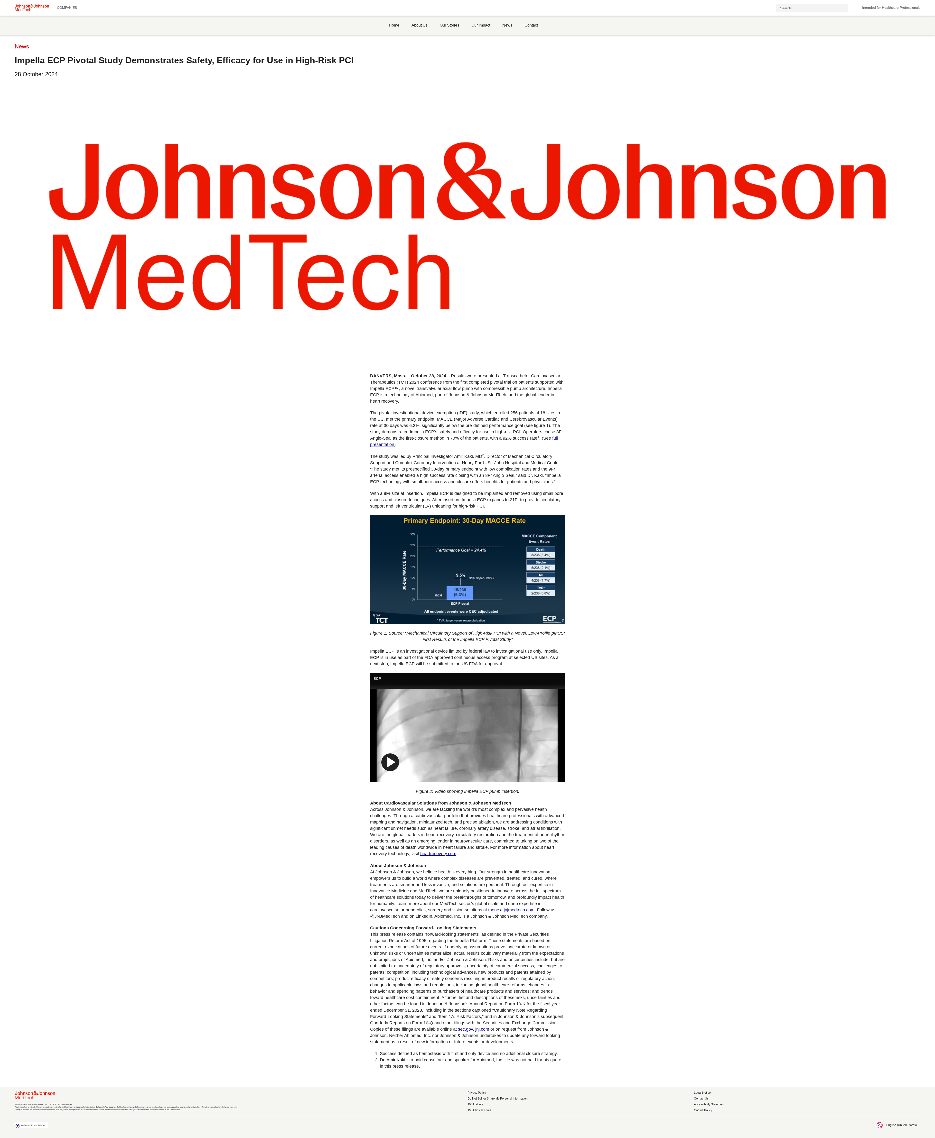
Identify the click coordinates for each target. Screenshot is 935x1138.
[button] (852, 8)
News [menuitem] (507, 25)
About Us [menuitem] (419, 25)
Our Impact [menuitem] (480, 25)
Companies (67, 7)
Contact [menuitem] (531, 25)
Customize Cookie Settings (33, 1125)
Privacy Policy (477, 1092)
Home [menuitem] (394, 25)
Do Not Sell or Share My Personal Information (498, 1098)
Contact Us (701, 1098)
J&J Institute (475, 1104)
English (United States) (901, 1125)
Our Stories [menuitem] (449, 25)
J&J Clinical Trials (479, 1110)
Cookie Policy (703, 1110)
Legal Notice (702, 1092)
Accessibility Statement (709, 1104)
